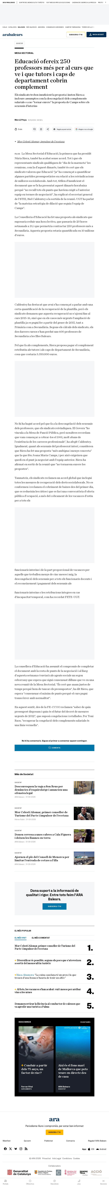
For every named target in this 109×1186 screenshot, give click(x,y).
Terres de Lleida (88, 27)
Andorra (41, 27)
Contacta (70, 1140)
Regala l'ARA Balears (97, 1140)
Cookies (76, 1158)
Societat (19, 43)
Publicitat (48, 1140)
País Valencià (31, 27)
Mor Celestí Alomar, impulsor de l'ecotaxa (41, 141)
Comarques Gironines (55, 27)
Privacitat (46, 1158)
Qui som (27, 1140)
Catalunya (12, 27)
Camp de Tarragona (72, 27)
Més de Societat (24, 774)
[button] (105, 2)
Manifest (7, 1140)
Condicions (67, 1158)
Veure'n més (85, 1022)
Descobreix (25, 1022)
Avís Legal (56, 1158)
